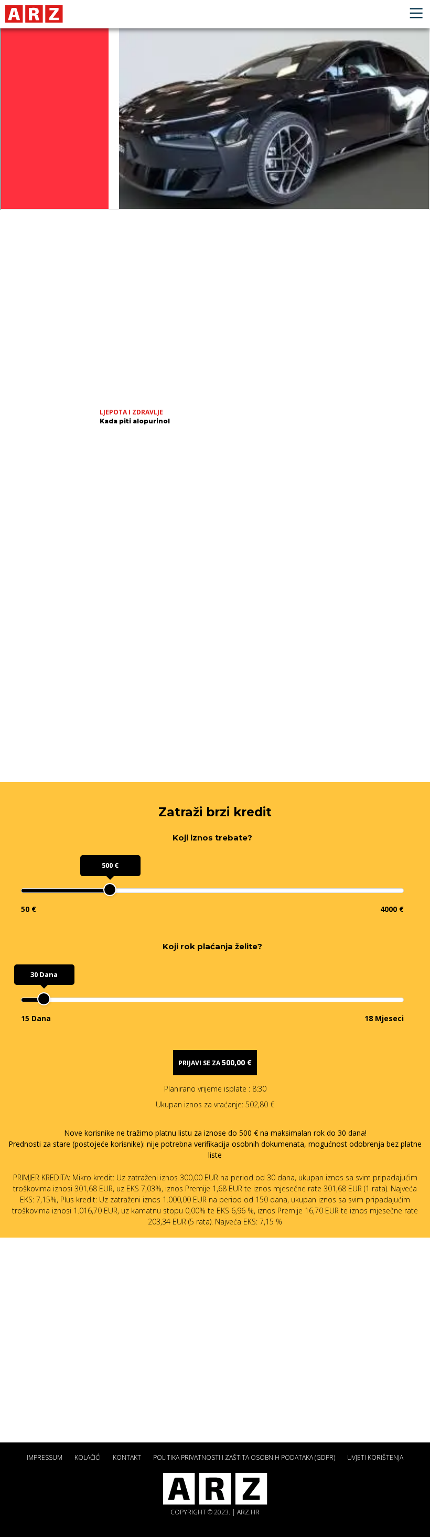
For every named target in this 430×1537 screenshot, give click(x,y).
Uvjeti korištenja (375, 1457)
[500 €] (109, 889)
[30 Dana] (43, 998)
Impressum (44, 1457)
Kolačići (87, 1457)
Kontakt (127, 1457)
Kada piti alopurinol (135, 421)
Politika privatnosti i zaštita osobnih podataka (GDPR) (244, 1457)
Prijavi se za (215, 1062)
